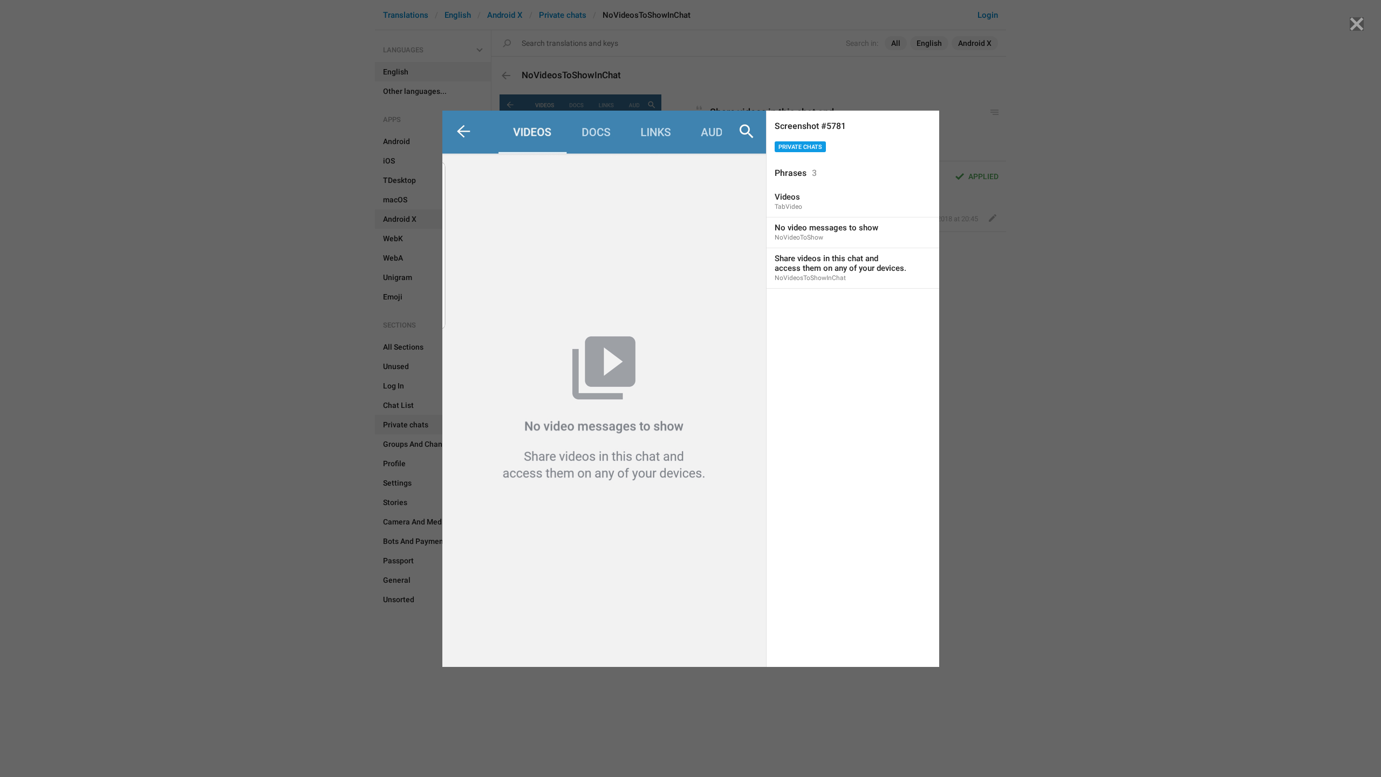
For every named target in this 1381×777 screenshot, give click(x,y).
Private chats (800, 147)
